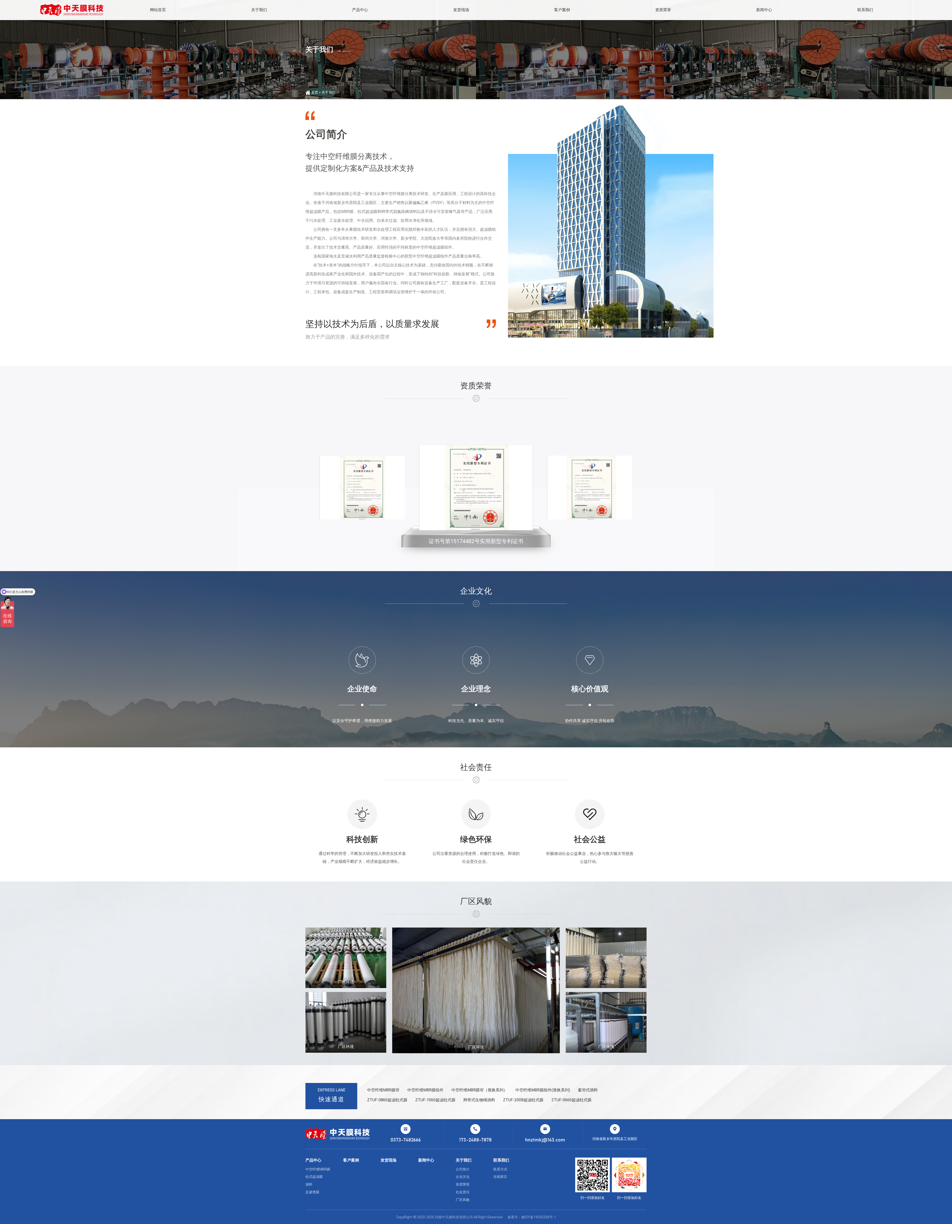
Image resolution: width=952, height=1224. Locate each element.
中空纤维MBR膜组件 (425, 1090)
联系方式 (500, 1169)
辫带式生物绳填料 (479, 1100)
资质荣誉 (663, 9)
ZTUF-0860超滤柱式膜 (387, 1100)
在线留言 (500, 1177)
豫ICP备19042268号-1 (538, 1217)
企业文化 (463, 1177)
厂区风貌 (463, 1200)
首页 (314, 92)
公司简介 (463, 1169)
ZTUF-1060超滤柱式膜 (435, 1100)
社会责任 (463, 1192)
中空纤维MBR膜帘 (383, 1090)
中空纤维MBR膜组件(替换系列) (542, 1090)
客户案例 (562, 9)
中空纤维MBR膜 (317, 1169)
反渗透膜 (312, 1192)
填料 (308, 1184)
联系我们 (865, 9)
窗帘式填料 (588, 1090)
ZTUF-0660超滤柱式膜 (571, 1100)
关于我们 (259, 9)
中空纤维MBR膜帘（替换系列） (479, 1090)
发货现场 (461, 9)
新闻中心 (764, 9)
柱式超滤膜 (314, 1177)
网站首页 (158, 9)
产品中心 (360, 9)
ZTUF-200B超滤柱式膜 (523, 1100)
